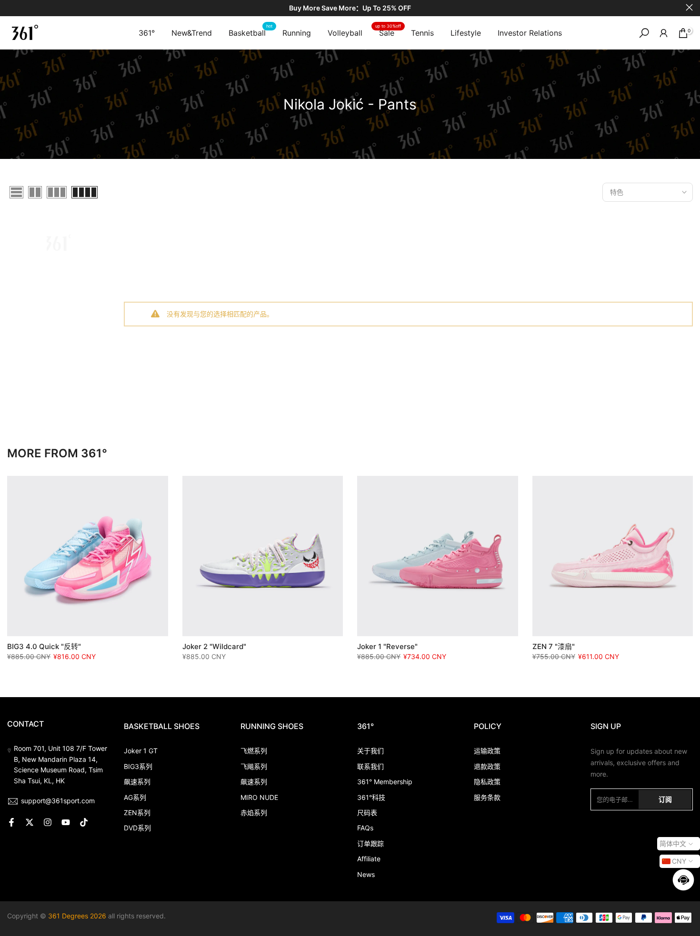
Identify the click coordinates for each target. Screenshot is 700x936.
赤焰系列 (253, 812)
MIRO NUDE (259, 797)
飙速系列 (137, 782)
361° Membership (384, 782)
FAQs (365, 828)
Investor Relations (530, 33)
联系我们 (370, 766)
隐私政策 (487, 782)
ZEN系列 (137, 812)
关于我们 (370, 751)
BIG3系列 (138, 766)
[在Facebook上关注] (11, 822)
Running (296, 33)
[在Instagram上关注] (47, 822)
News (366, 874)
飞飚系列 (253, 766)
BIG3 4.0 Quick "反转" (44, 646)
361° (147, 33)
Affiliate (368, 859)
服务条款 (487, 797)
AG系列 (135, 797)
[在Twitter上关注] (29, 822)
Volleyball (345, 33)
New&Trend (191, 33)
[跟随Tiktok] (84, 822)
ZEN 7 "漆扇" (553, 646)
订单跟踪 (370, 843)
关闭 (10, 7)
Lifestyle (465, 33)
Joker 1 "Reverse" (387, 646)
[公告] (350, 8)
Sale (388, 32)
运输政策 (487, 751)
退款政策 (487, 766)
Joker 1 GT (141, 751)
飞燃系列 (253, 751)
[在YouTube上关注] (65, 822)
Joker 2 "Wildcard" (214, 646)
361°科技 (371, 797)
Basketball (251, 32)
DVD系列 (137, 828)
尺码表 (367, 812)
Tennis (422, 33)
